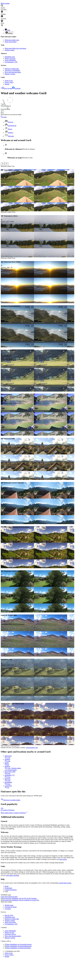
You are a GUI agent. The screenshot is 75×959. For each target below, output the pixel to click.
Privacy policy (9, 82)
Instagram (28, 946)
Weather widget (9, 50)
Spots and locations (11, 42)
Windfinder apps (10, 57)
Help (8, 30)
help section (63, 859)
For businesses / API (11, 62)
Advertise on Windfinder (12, 70)
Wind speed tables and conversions (15, 48)
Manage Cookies (10, 74)
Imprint (7, 84)
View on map (8, 88)
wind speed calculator (12, 875)
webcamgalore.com (32, 747)
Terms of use (9, 80)
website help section (65, 883)
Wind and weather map (12, 40)
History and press (10, 58)
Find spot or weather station (11, 800)
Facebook (17, 88)
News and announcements (13, 72)
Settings (10, 33)
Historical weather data (12, 68)
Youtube (28, 948)
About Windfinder (10, 60)
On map (4, 117)
